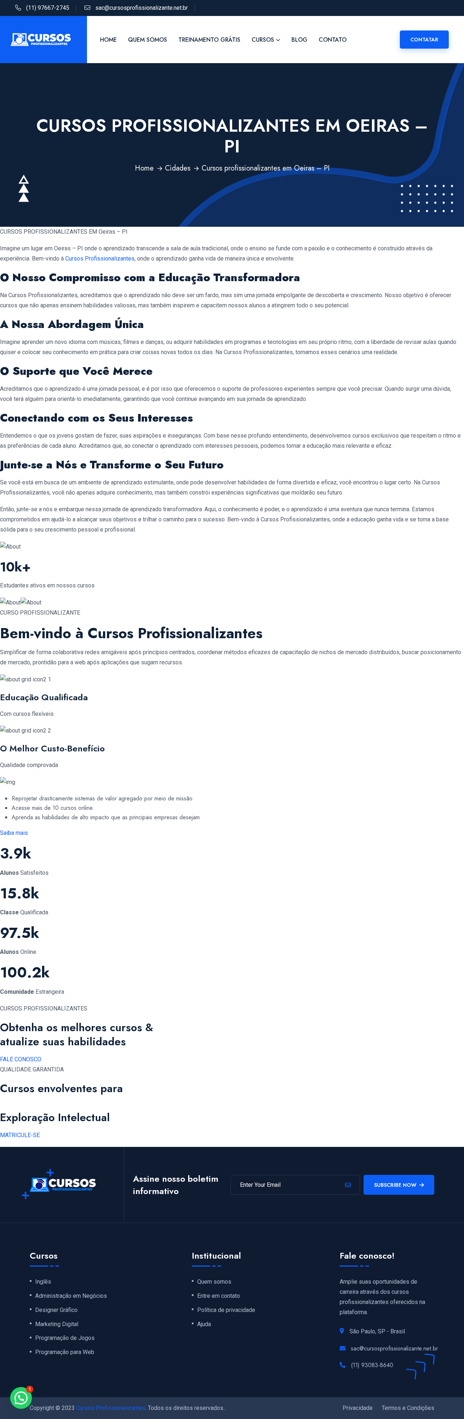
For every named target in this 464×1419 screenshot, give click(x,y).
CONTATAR (424, 39)
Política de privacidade (226, 1310)
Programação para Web (64, 1352)
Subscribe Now (395, 1185)
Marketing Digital (56, 1324)
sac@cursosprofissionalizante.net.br (141, 7)
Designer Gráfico (56, 1310)
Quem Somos (147, 40)
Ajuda (204, 1324)
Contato (333, 40)
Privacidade (358, 1407)
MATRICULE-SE (20, 1135)
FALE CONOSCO (20, 1059)
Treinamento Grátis (209, 40)
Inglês (43, 1282)
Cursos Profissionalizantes (99, 258)
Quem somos (214, 1282)
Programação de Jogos (65, 1338)
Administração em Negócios (71, 1296)
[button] (21, 1398)
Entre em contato (218, 1296)
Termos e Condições (408, 1407)
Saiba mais (14, 832)
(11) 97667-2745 (47, 7)
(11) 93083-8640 (372, 1365)
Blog (299, 40)
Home (108, 40)
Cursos (263, 40)
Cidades (177, 168)
